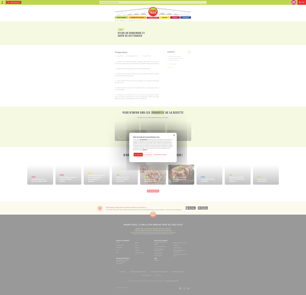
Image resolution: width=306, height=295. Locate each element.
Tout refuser (147, 154)
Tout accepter (138, 154)
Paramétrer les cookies (160, 154)
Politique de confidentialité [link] (144, 158)
